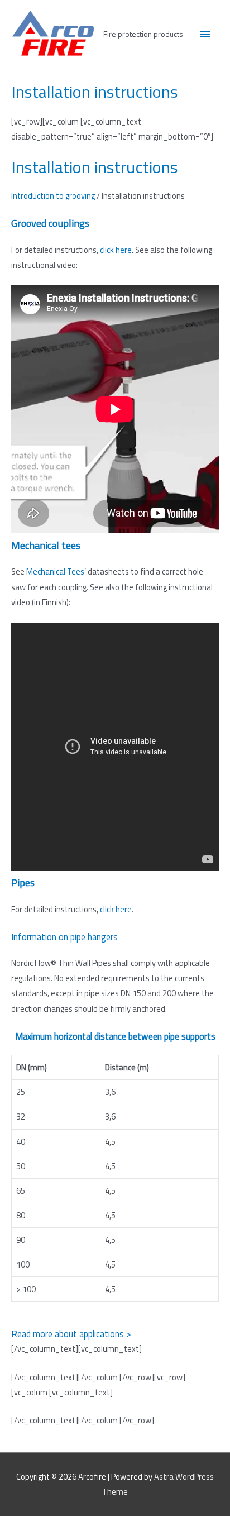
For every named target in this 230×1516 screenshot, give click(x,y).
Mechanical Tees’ (56, 571)
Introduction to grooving (53, 195)
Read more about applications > (71, 1334)
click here (116, 249)
